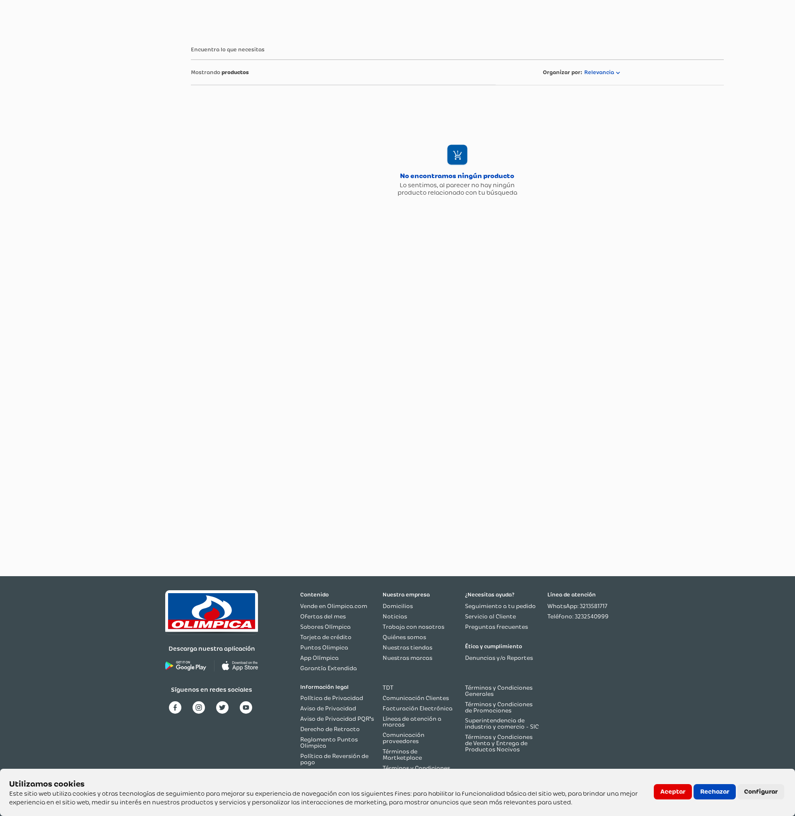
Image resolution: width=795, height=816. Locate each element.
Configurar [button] (761, 791)
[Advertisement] (104, 161)
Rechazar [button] (714, 791)
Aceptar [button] (672, 791)
